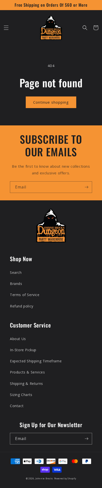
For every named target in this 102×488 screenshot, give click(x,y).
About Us (18, 338)
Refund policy (21, 306)
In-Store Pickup (23, 350)
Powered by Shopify (65, 478)
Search (16, 272)
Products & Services (27, 372)
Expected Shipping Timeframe (36, 361)
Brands (16, 283)
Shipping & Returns (26, 383)
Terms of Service (25, 294)
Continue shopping (51, 102)
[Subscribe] (86, 187)
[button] (6, 27)
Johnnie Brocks (44, 478)
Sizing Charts (21, 394)
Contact (17, 405)
